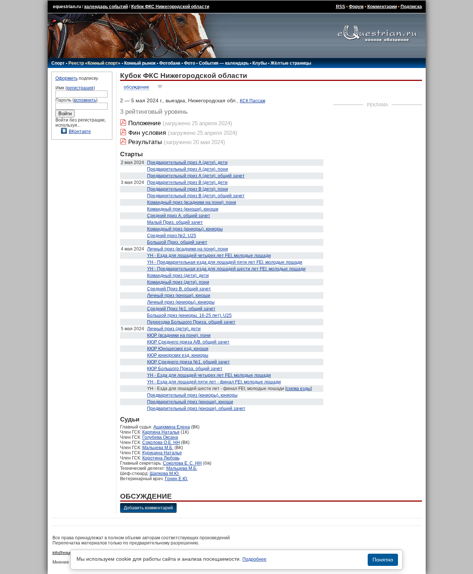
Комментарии (382, 6)
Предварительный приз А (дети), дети (187, 162)
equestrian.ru (67, 6)
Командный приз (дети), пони (178, 282)
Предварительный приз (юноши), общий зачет (196, 408)
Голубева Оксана (160, 437)
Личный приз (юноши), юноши (178, 295)
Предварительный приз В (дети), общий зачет (196, 195)
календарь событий (106, 6)
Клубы (259, 63)
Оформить (66, 78)
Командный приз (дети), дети (178, 275)
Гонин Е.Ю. (176, 478)
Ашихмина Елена (171, 427)
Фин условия (147, 132)
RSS (340, 6)
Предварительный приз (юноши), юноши (190, 401)
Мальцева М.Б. (157, 447)
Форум (356, 6)
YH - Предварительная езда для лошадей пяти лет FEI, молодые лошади (224, 262)
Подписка (411, 6)
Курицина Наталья (162, 452)
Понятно (382, 560)
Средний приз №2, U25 (171, 235)
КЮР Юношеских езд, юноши (177, 348)
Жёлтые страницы (290, 63)
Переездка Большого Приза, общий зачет (191, 322)
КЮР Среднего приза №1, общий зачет (188, 362)
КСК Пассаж (252, 100)
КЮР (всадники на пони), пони (179, 335)
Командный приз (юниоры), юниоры (185, 229)
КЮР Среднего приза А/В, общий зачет (188, 342)
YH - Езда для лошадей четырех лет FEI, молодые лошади (209, 255)
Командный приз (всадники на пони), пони (191, 202)
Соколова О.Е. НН (161, 442)
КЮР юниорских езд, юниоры (177, 355)
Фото (189, 63)
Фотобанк (169, 63)
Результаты (145, 142)
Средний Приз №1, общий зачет (181, 308)
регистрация (80, 87)
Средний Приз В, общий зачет (179, 288)
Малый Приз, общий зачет (175, 222)
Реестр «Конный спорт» (94, 63)
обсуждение (136, 87)
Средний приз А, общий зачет (178, 215)
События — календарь (224, 63)
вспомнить (85, 100)
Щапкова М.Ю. (165, 473)
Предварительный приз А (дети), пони (187, 169)
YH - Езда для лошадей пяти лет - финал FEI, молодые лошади (214, 382)
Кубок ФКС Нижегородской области (170, 6)
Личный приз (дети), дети (174, 328)
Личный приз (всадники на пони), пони (187, 249)
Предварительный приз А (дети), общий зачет (196, 175)
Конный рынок (140, 63)
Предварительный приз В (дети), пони (187, 189)
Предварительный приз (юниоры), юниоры (192, 395)
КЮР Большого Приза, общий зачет (184, 368)
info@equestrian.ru (69, 552)
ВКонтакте (80, 131)
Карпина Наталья (161, 432)
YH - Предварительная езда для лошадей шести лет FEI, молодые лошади (226, 268)
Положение (144, 123)
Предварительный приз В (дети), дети (187, 182)
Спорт (58, 63)
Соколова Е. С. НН (182, 463)
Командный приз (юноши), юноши (182, 209)
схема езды (298, 388)
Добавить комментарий (148, 507)
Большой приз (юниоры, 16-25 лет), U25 (189, 315)
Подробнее (254, 559)
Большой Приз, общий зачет (177, 242)
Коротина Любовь (161, 458)
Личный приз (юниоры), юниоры (181, 302)
